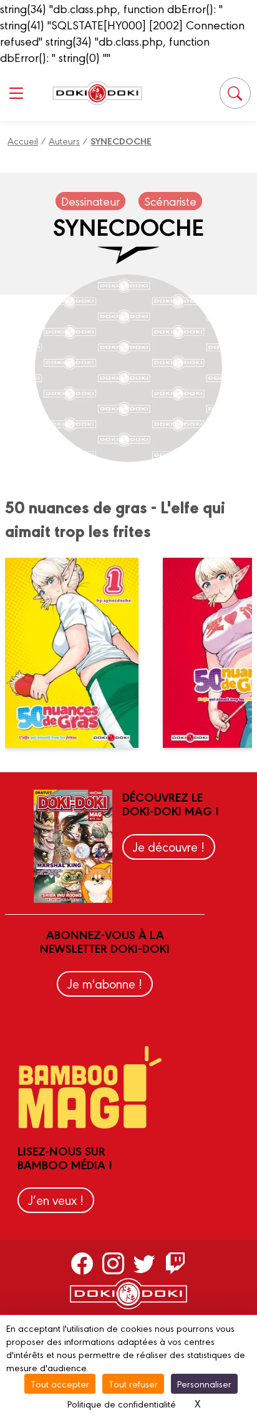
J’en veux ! (56, 1199)
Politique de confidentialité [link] (121, 1403)
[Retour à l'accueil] (97, 93)
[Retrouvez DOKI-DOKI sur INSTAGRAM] (113, 1263)
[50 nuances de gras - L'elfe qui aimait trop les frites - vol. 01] (79, 652)
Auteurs (64, 140)
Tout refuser (133, 1383)
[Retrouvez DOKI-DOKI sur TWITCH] (176, 1263)
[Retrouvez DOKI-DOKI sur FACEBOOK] (82, 1263)
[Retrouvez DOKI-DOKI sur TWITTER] (144, 1263)
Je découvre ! (169, 846)
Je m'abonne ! (104, 983)
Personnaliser (204, 1383)
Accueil (22, 140)
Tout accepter (60, 1383)
